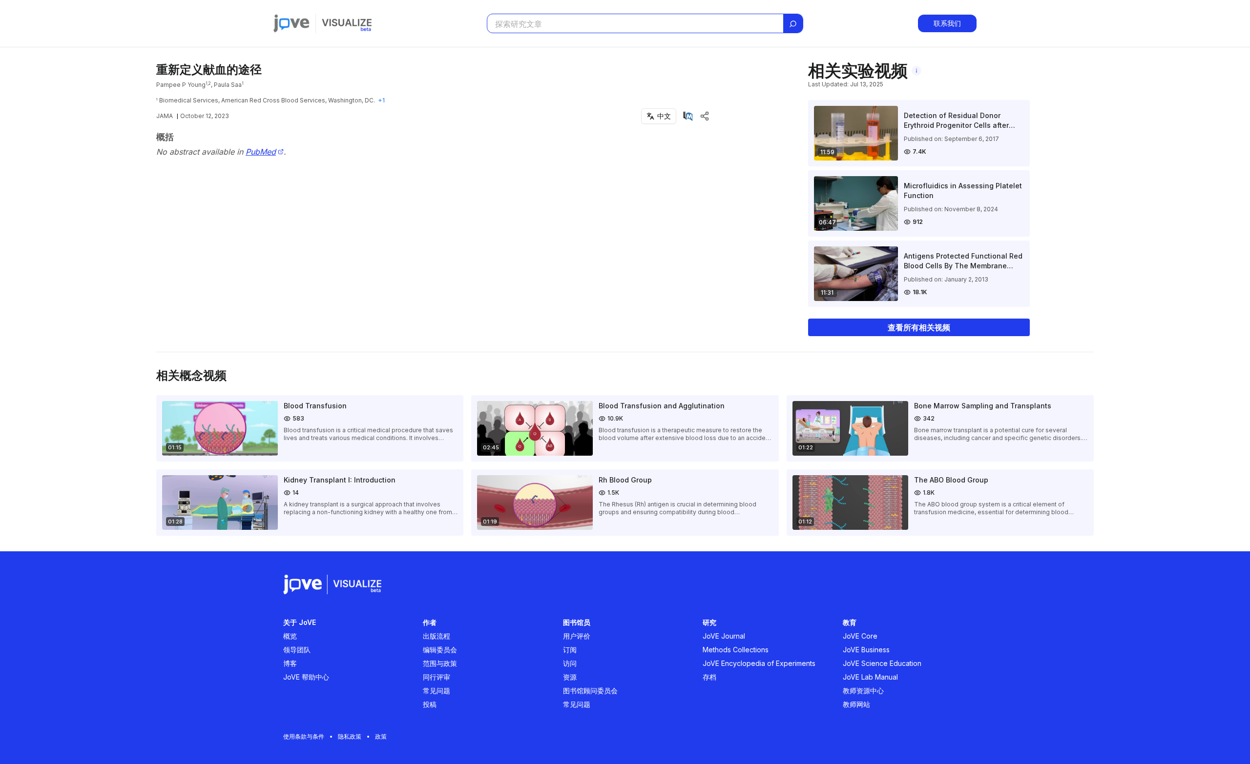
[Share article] (704, 116)
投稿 (430, 704)
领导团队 (297, 649)
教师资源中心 (863, 690)
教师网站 (856, 704)
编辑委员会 (440, 649)
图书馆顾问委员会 (590, 690)
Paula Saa (228, 84)
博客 (290, 663)
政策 (381, 736)
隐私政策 (349, 736)
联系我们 (947, 23)
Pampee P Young (181, 84)
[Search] (793, 24)
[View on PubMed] (688, 116)
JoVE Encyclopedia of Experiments (759, 663)
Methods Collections (736, 649)
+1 (381, 100)
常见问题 (436, 690)
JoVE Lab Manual (870, 677)
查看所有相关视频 (919, 327)
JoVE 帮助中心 (306, 677)
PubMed (261, 152)
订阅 (570, 649)
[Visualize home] (347, 23)
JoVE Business (866, 649)
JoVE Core (860, 636)
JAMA (164, 116)
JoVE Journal (724, 636)
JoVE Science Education (882, 663)
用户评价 (576, 636)
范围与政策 (440, 663)
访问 (570, 663)
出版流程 (436, 636)
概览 (290, 636)
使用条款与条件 (303, 736)
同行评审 (436, 677)
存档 (709, 677)
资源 (570, 677)
